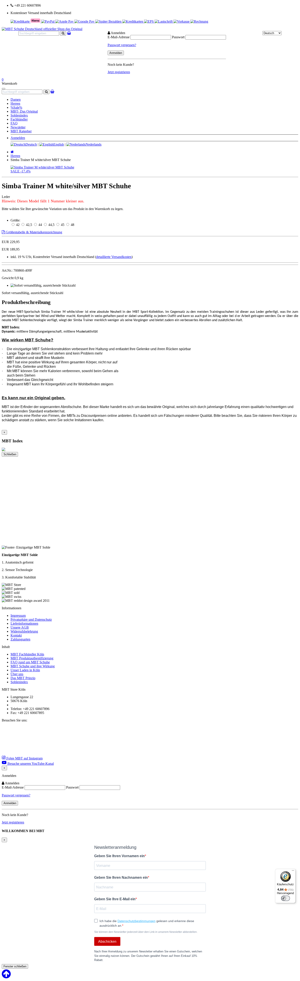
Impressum (18, 615)
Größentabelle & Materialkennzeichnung (33, 232)
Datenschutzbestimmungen (136, 921)
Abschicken (107, 941)
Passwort (178, 37)
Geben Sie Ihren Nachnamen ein (121, 877)
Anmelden (18, 138)
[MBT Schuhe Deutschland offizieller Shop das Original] (42, 29)
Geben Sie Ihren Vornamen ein (119, 856)
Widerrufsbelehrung (24, 631)
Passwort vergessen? (122, 45)
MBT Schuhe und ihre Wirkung (33, 666)
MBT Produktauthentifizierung (32, 658)
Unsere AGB (20, 627)
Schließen (10, 454)
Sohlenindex (19, 115)
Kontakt (16, 635)
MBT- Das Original (24, 111)
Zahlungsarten (20, 639)
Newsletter (18, 127)
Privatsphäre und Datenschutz (31, 619)
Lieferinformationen (24, 623)
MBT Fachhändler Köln (27, 654)
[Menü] (293, 871)
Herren (15, 103)
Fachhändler (19, 119)
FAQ (14, 123)
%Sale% (16, 107)
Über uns (17, 674)
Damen (16, 99)
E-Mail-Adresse (119, 37)
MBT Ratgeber (21, 131)
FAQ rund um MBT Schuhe (30, 662)
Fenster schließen (15, 966)
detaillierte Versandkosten (114, 257)
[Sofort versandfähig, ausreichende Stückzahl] (43, 285)
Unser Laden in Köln (25, 670)
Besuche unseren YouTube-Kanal (30, 763)
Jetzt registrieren (119, 72)
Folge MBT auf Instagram (24, 758)
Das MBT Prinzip (23, 678)
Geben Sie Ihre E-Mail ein (115, 899)
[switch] (285, 898)
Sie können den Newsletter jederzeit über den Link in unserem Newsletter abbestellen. (145, 931)
